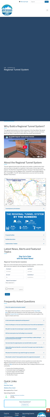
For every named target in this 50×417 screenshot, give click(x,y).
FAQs (10, 364)
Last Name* (30, 268)
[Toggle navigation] (47, 10)
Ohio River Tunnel (8, 385)
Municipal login (24, 1)
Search (46, 1)
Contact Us (25, 404)
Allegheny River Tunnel (31, 182)
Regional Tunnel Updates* (11, 280)
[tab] (25, 208)
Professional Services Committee (17, 395)
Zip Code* (8, 274)
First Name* (8, 268)
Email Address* (31, 274)
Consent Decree (14, 314)
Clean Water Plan (11, 67)
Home (5, 67)
